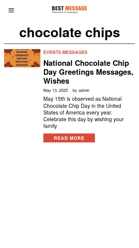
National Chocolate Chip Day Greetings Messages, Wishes (88, 71)
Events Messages (65, 52)
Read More (69, 138)
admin (84, 90)
